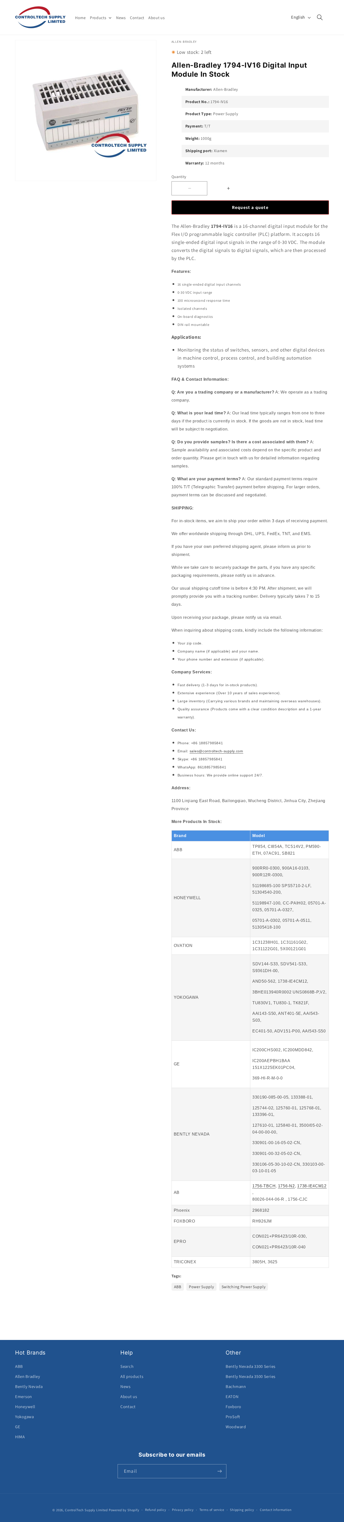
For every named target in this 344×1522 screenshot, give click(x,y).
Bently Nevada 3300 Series (251, 1366)
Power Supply (201, 1286)
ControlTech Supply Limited (86, 1510)
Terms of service (211, 1510)
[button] (320, 17)
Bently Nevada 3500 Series (251, 1376)
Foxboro (233, 1406)
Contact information (276, 1510)
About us (128, 1396)
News (125, 1386)
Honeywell (25, 1406)
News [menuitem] (121, 17)
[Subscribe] (219, 1471)
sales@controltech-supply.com (216, 751)
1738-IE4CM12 (312, 1186)
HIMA (20, 1437)
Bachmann (236, 1386)
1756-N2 (286, 1186)
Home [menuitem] (80, 17)
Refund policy (155, 1510)
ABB (177, 1286)
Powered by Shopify (124, 1510)
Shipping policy (242, 1510)
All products (132, 1376)
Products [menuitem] (98, 17)
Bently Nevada (29, 1386)
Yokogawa (24, 1416)
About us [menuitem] (156, 17)
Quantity (178, 176)
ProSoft (233, 1416)
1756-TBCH (264, 1186)
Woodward (236, 1426)
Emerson (23, 1396)
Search (126, 1366)
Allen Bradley (27, 1376)
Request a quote (250, 207)
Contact (128, 1406)
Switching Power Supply (244, 1286)
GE (17, 1426)
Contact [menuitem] (137, 17)
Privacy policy (183, 1510)
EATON (232, 1396)
